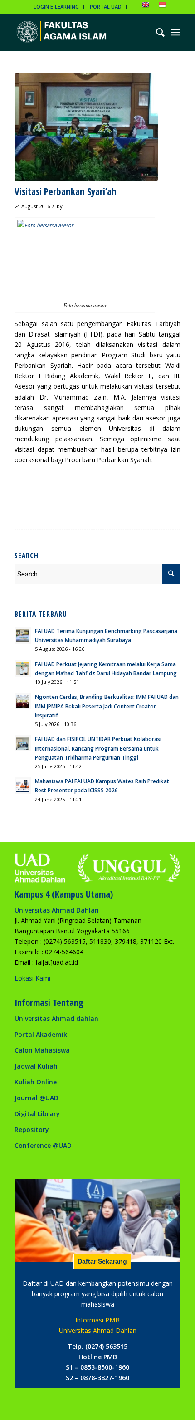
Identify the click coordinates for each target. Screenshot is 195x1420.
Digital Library (37, 1113)
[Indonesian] (162, 6)
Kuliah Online (36, 1082)
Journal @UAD (36, 1097)
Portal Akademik (41, 1034)
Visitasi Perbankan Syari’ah (66, 191)
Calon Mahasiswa (42, 1050)
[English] (145, 6)
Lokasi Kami (32, 978)
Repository (32, 1129)
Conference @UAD (43, 1145)
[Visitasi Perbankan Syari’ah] (86, 127)
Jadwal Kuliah (36, 1066)
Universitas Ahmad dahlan (56, 1018)
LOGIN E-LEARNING (56, 6)
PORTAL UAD (106, 6)
